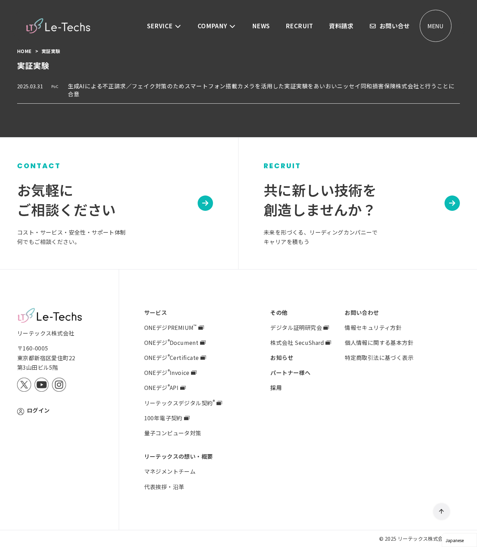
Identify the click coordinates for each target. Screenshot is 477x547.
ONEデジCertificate (172, 357)
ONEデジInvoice (167, 372)
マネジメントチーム (170, 471)
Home (25, 51)
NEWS (261, 25)
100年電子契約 (164, 418)
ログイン (38, 410)
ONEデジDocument (172, 342)
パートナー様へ (290, 372)
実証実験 (51, 51)
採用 (276, 387)
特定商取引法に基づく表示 (379, 357)
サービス (155, 312)
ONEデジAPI (162, 387)
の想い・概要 (178, 456)
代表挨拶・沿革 (164, 486)
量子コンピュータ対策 (172, 433)
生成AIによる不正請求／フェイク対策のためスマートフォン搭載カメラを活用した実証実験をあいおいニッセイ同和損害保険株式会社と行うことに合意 (261, 90)
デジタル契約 (179, 403)
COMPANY (213, 25)
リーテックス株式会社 (423, 538)
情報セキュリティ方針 (373, 327)
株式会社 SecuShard (297, 342)
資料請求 (341, 25)
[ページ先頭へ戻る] (441, 511)
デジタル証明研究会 (296, 327)
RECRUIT (299, 25)
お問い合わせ (362, 312)
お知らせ (281, 357)
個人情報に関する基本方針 (379, 342)
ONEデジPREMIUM (170, 327)
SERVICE (160, 25)
